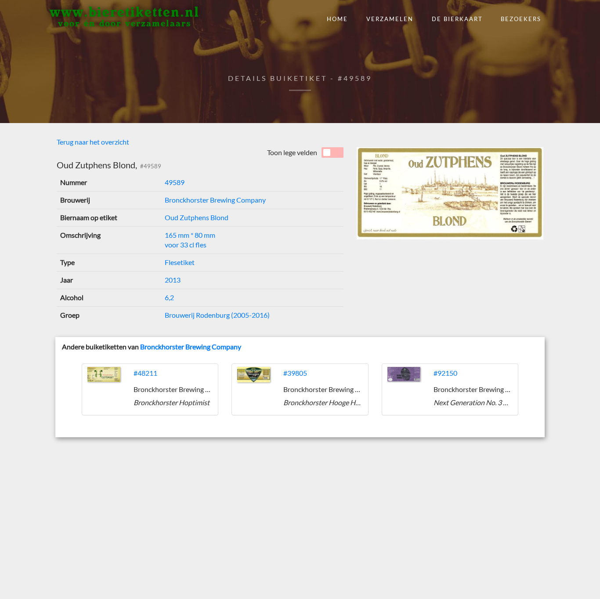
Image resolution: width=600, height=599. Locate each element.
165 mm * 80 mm (190, 235)
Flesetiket (180, 262)
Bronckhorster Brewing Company (215, 200)
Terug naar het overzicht (93, 142)
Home (337, 18)
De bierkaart (457, 18)
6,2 (169, 297)
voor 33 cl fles (185, 244)
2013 (173, 280)
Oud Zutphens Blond (196, 217)
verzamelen (389, 18)
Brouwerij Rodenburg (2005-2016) (217, 315)
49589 (174, 182)
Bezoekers (521, 18)
